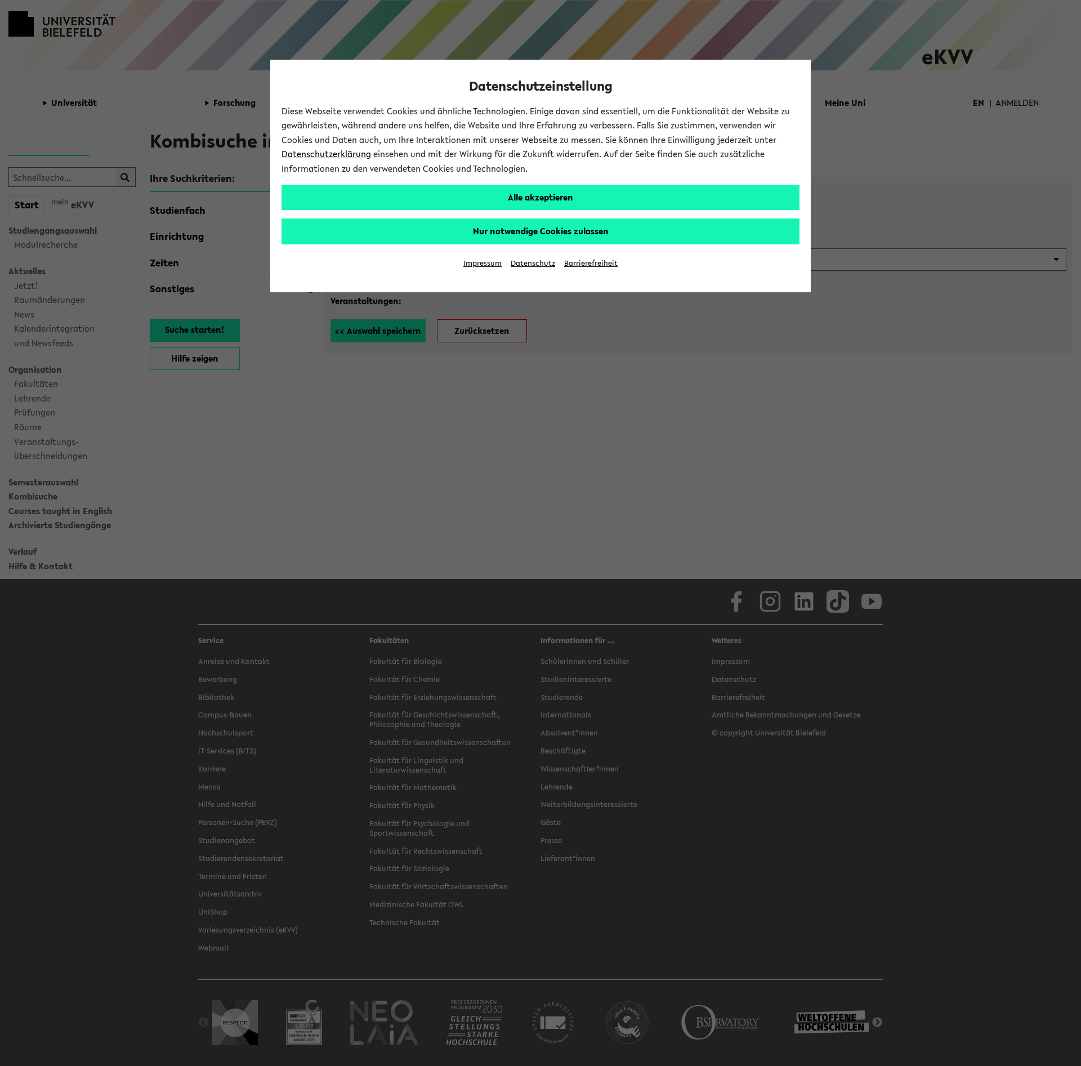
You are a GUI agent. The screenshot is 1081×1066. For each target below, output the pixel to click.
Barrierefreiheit (591, 263)
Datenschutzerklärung (326, 154)
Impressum (482, 263)
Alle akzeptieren (540, 197)
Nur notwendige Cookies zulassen (541, 231)
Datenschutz (533, 263)
